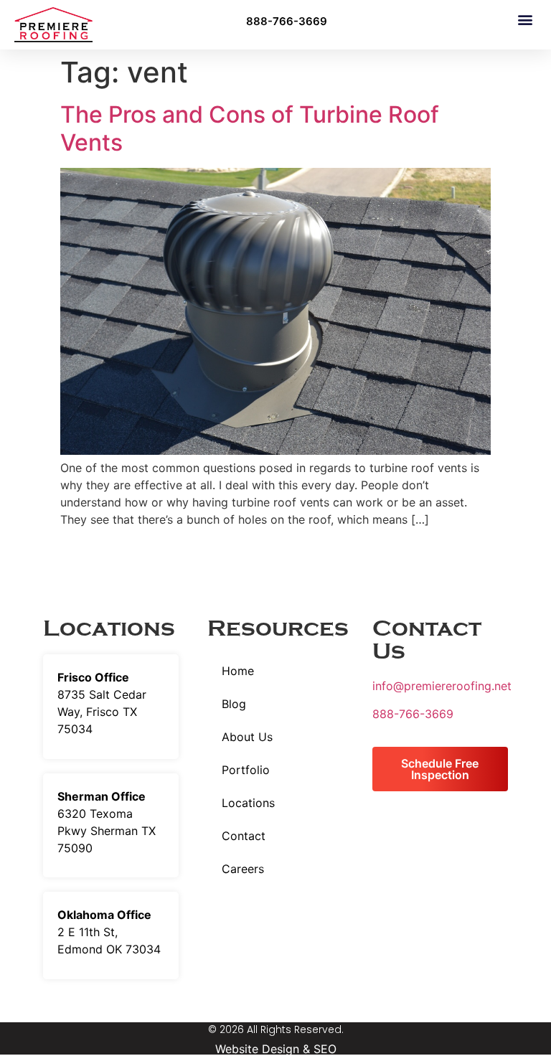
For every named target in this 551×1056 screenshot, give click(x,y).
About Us (247, 737)
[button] (525, 19)
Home (238, 671)
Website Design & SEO (275, 1049)
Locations (248, 803)
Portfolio (246, 770)
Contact (243, 836)
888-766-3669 (412, 714)
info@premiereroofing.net (442, 686)
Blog (234, 704)
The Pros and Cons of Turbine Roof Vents (249, 128)
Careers (243, 869)
